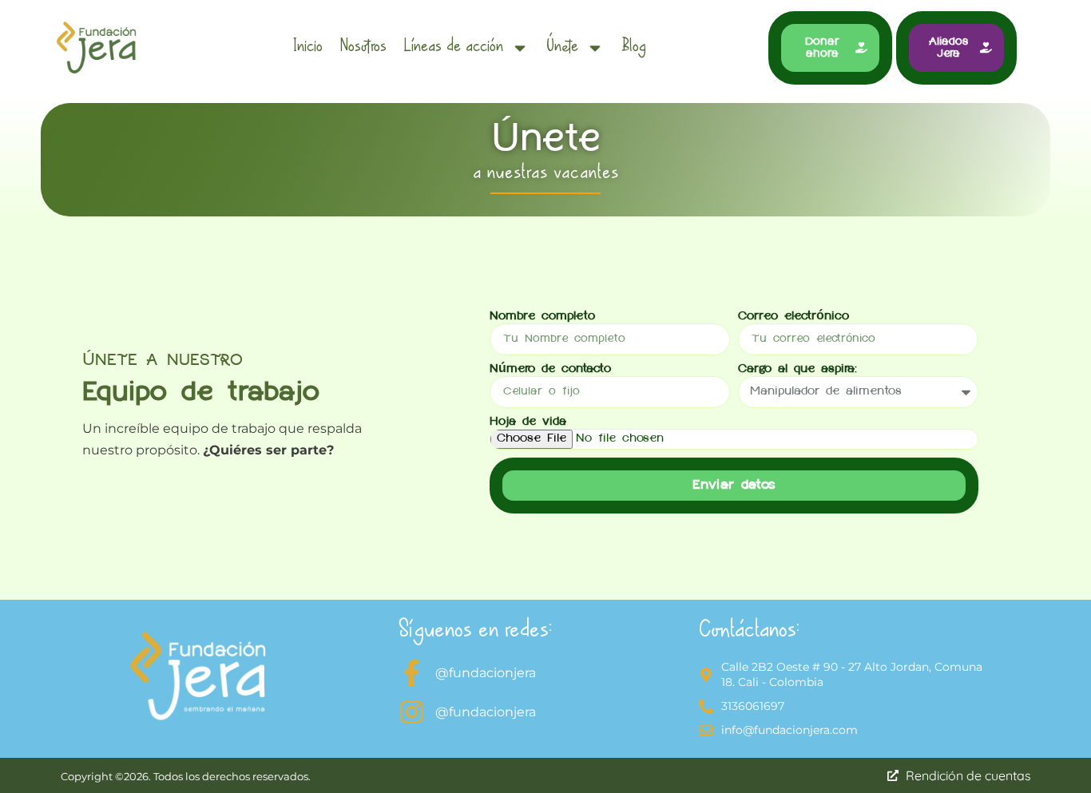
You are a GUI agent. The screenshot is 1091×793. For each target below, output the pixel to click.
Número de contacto (550, 369)
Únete (562, 47)
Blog (633, 47)
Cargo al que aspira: (797, 369)
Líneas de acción (453, 47)
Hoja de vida (528, 422)
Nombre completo (542, 317)
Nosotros (363, 47)
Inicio (308, 47)
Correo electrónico (793, 317)
